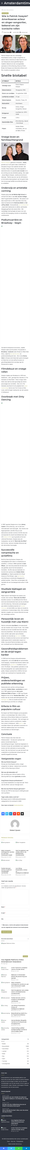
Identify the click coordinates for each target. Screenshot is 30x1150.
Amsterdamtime (18, 805)
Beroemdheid (10, 10)
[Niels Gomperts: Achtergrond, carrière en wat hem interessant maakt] (7, 845)
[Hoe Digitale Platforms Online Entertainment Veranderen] (5, 1122)
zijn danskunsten (15, 354)
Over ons (13, 1141)
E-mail (3, 913)
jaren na (21, 723)
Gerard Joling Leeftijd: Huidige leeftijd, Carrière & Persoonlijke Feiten (19, 1029)
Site (2, 919)
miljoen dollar (7, 537)
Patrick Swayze (5, 162)
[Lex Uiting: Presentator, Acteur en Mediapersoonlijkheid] (22, 863)
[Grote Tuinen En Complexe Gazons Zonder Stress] (5, 970)
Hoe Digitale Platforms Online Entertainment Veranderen (18, 1122)
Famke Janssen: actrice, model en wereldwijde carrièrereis (6, 871)
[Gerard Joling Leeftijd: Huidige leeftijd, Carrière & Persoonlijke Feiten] (5, 1030)
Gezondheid (5, 1048)
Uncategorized (6, 1063)
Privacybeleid (19, 1141)
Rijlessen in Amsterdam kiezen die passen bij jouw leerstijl (19, 976)
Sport (3, 1058)
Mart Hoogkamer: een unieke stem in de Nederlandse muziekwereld (22, 853)
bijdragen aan (5, 699)
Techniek (4, 1061)
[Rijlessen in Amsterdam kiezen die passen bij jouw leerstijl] (5, 977)
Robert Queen (7, 32)
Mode (3, 1053)
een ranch (18, 636)
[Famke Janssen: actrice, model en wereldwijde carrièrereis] (7, 863)
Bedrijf (4, 1043)
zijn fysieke (21, 576)
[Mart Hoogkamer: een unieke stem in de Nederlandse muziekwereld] (22, 845)
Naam (3, 907)
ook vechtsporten (23, 205)
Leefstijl (4, 1051)
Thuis (8, 1141)
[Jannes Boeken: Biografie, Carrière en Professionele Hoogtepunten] (5, 1023)
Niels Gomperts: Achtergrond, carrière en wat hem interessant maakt (7, 853)
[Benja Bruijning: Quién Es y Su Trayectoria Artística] (5, 1015)
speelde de (13, 664)
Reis (3, 1056)
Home (4, 10)
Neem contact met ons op (15, 1144)
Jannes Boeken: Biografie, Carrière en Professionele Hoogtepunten (18, 1022)
